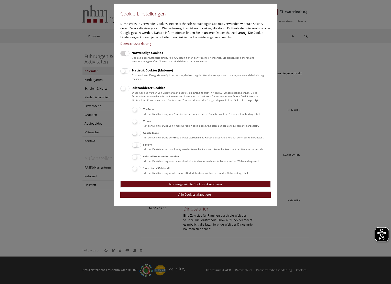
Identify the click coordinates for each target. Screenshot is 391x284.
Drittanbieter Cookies (148, 88)
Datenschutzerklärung (135, 44)
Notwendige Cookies (147, 53)
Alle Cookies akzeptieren (195, 194)
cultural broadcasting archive (161, 156)
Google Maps (151, 133)
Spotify (147, 144)
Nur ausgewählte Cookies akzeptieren (195, 184)
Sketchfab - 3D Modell (156, 168)
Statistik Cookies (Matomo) (152, 70)
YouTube (148, 109)
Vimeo (147, 121)
